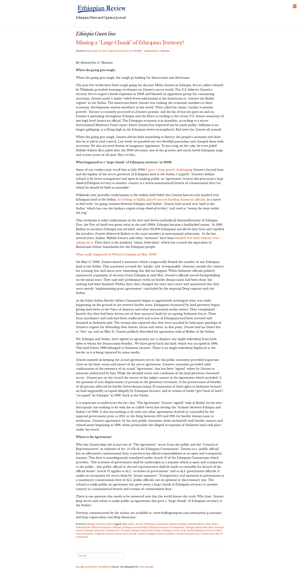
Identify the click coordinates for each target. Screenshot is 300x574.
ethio (208, 524)
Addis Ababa (128, 524)
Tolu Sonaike (146, 567)
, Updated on (112, 51)
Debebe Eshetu (196, 524)
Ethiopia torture (171, 530)
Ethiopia (90, 524)
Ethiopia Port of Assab (118, 530)
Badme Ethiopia (178, 524)
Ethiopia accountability (135, 527)
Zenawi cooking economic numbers (156, 533)
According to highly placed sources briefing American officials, (161, 199)
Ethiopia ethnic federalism (199, 527)
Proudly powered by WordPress (93, 567)
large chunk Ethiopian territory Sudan (201, 530)
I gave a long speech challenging (169, 169)
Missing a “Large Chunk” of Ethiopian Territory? (130, 43)
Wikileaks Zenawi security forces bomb (115, 533)
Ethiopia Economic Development (166, 527)
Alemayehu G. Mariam (156, 51)
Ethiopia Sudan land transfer (146, 530)
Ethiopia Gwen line (95, 530)
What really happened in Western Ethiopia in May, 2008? (116, 254)
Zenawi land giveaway (187, 533)
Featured (101, 524)
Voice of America (85, 533)
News (110, 524)
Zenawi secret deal (210, 533)
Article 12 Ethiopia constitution (152, 524)
